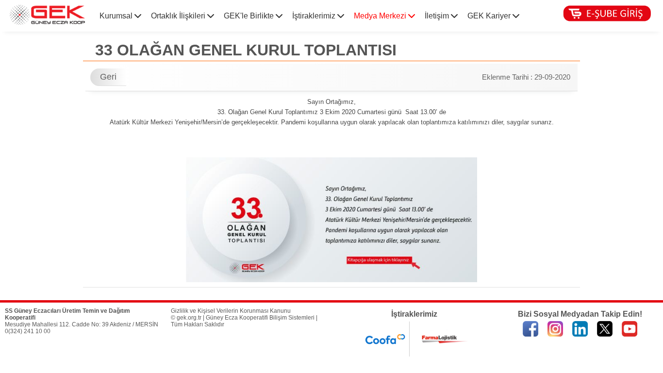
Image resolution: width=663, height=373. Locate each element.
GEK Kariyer (490, 16)
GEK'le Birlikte (250, 16)
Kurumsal (116, 16)
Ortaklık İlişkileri (179, 16)
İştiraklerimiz (314, 16)
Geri (108, 77)
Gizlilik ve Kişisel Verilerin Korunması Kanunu (231, 310)
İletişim (438, 16)
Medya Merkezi (381, 16)
